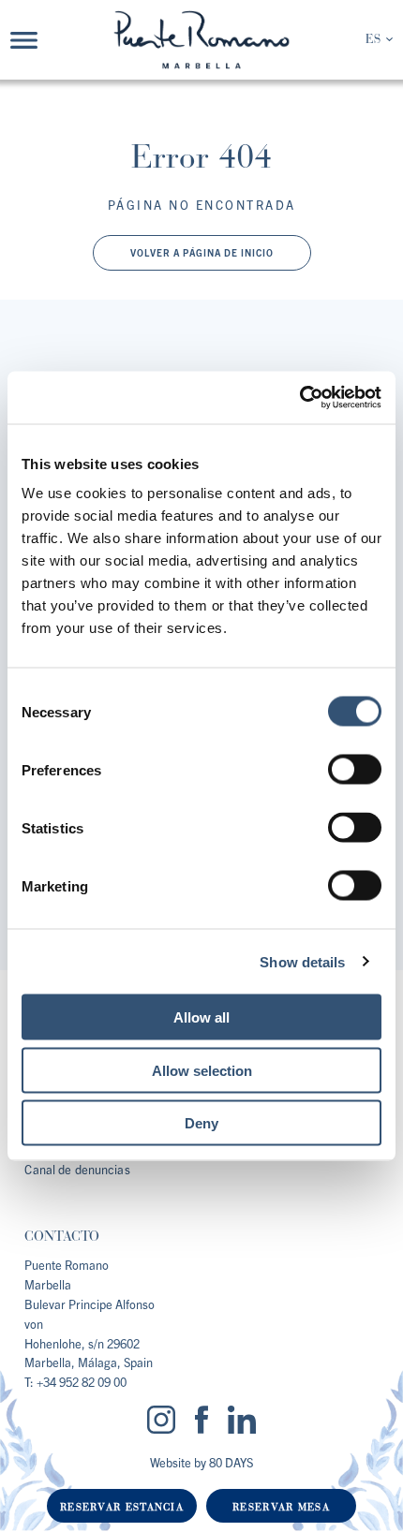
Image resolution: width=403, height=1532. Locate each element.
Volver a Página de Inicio (202, 252)
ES (373, 40)
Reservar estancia (122, 1507)
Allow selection (202, 1070)
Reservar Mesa (281, 1507)
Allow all (201, 1017)
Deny (201, 1123)
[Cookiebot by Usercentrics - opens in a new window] (299, 398)
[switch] (354, 770)
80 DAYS (231, 1462)
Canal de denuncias (76, 1169)
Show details (302, 961)
